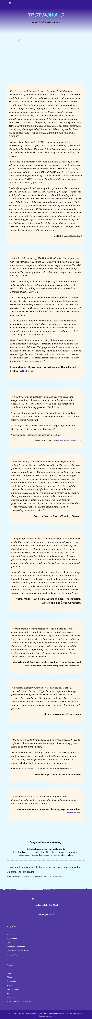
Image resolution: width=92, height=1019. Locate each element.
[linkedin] (52, 919)
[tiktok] (36, 919)
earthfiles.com (26, 371)
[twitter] (40, 919)
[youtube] (48, 919)
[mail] (60, 919)
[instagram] (44, 919)
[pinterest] (56, 919)
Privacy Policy (57, 876)
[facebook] (31, 919)
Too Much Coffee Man (70, 440)
